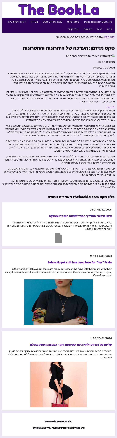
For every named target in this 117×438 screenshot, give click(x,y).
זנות (99, 29)
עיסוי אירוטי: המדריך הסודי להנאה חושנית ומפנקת (80, 216)
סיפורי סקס (73, 21)
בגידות (34, 21)
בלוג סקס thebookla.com (98, 21)
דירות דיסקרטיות (17, 21)
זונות (109, 29)
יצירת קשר (73, 29)
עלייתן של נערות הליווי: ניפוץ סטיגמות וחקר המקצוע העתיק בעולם (71, 344)
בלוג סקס (109, 37)
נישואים (88, 29)
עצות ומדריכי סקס (52, 21)
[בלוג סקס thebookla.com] (58, 13)
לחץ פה (110, 107)
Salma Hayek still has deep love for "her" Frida (80, 262)
